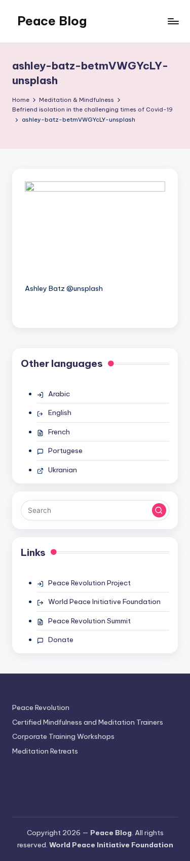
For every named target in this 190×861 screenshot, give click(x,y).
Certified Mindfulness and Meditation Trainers (87, 722)
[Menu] (173, 21)
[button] (159, 510)
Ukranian (62, 469)
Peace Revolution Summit (89, 620)
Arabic (59, 393)
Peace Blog (52, 20)
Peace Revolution (40, 707)
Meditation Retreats (45, 751)
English (59, 412)
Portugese (65, 450)
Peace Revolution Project (89, 582)
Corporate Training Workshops (63, 736)
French (59, 431)
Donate (60, 639)
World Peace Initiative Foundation (104, 601)
